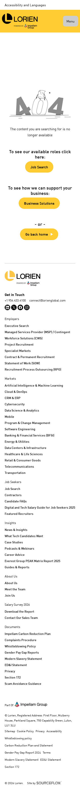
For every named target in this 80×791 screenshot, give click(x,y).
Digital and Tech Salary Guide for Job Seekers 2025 (40, 507)
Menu (70, 21)
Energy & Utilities (17, 441)
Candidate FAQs (16, 501)
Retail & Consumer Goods (23, 460)
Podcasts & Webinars (19, 548)
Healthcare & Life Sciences (24, 454)
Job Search (12, 489)
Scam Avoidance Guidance (23, 683)
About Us (11, 583)
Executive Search (17, 326)
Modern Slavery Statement (23, 659)
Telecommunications (19, 466)
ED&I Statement (16, 665)
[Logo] (40, 278)
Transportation (15, 473)
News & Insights (16, 530)
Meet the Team (15, 589)
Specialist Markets (18, 351)
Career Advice (15, 555)
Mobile (9, 416)
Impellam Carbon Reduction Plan (28, 634)
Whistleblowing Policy (20, 646)
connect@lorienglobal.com (47, 300)
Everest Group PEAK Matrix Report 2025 (32, 561)
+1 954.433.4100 (15, 300)
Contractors (13, 495)
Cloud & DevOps (16, 391)
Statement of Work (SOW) (22, 363)
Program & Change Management (27, 423)
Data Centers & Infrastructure (25, 448)
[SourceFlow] (49, 782)
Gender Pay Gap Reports (22, 652)
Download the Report (19, 611)
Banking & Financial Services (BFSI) (29, 435)
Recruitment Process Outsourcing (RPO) (33, 369)
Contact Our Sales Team (21, 618)
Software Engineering (20, 429)
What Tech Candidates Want (24, 536)
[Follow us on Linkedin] (7, 307)
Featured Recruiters (19, 514)
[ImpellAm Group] (31, 704)
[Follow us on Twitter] (14, 307)
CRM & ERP (12, 398)
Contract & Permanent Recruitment (30, 357)
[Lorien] (20, 21)
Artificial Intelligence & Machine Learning (34, 385)
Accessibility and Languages (25, 5)
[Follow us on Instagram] (27, 307)
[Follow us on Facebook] (20, 307)
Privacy (10, 671)
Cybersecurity (15, 404)
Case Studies (14, 542)
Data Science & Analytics (22, 410)
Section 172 (13, 677)
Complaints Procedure (20, 640)
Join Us (10, 595)
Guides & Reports (17, 567)
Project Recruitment (19, 344)
